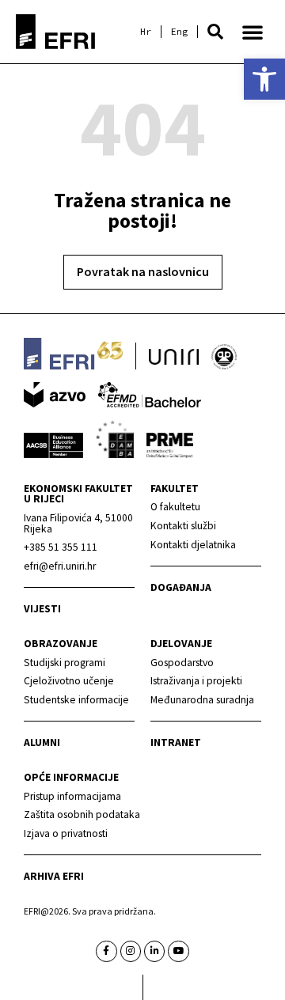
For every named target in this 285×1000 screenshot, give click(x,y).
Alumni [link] (42, 742)
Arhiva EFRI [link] (54, 876)
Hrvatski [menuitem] (145, 31)
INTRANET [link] (175, 742)
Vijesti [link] (42, 609)
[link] (264, 79)
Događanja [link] (180, 587)
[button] (215, 32)
